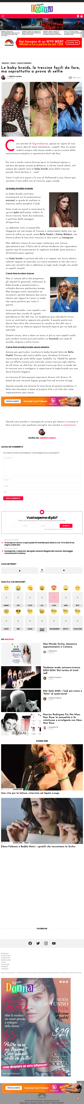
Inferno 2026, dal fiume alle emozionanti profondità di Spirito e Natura (31, 33)
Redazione (5, 953)
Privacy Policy (5, 955)
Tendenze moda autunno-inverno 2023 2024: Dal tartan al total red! (61, 670)
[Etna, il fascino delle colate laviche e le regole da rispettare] (73, 24)
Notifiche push (6, 960)
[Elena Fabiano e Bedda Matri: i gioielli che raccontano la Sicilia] (42, 821)
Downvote (63, 570)
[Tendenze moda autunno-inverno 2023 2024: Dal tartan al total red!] (21, 677)
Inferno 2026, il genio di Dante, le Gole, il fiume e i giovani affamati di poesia (52, 33)
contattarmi (69, 425)
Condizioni (4, 969)
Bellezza (9, 639)
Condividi (4, 84)
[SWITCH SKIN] (78, 16)
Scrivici (3, 962)
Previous (1, 28)
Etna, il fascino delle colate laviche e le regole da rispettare (73, 33)
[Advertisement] (42, 53)
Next (83, 28)
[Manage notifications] (78, 1098)
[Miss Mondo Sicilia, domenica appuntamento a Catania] (21, 654)
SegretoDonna (40, 144)
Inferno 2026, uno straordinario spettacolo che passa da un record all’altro (10, 33)
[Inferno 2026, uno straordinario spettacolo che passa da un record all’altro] (10, 24)
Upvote (19, 570)
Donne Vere (17, 789)
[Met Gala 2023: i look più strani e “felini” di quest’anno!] (21, 701)
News (26, 843)
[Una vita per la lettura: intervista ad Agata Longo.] (42, 767)
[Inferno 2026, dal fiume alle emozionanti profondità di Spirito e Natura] (31, 24)
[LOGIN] (81, 16)
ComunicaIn (5, 964)
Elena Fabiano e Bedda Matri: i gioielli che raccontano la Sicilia (38, 846)
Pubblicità (4, 966)
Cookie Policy (5, 958)
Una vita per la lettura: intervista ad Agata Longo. (30, 793)
